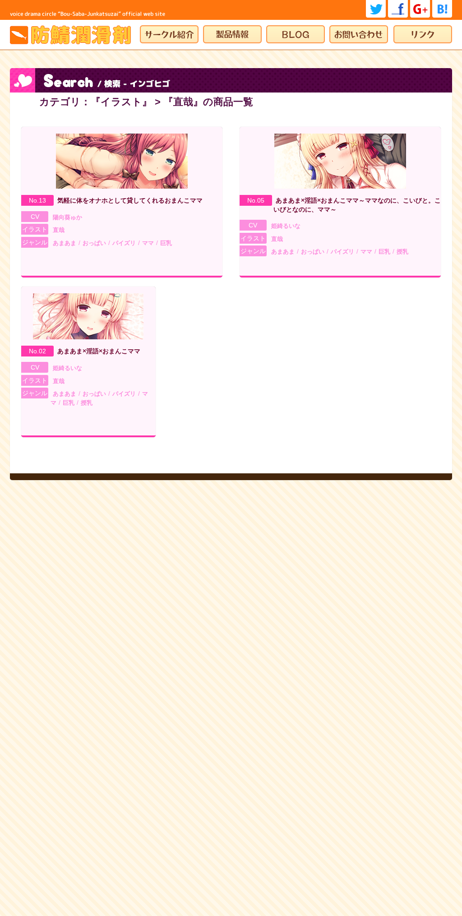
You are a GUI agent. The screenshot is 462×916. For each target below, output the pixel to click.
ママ (148, 243)
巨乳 (166, 243)
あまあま (64, 243)
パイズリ (124, 243)
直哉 (59, 230)
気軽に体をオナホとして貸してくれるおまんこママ (130, 200)
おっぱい (94, 243)
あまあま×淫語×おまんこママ (98, 351)
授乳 (402, 251)
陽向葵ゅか (67, 217)
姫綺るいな (285, 225)
